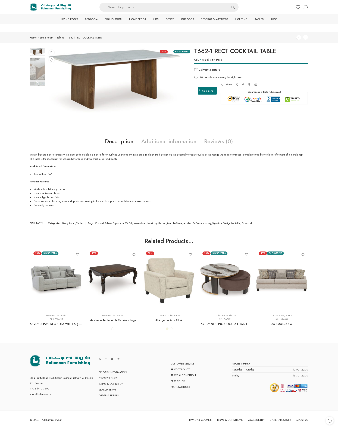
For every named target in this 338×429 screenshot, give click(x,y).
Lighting (241, 19)
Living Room (69, 19)
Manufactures (180, 387)
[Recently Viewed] (330, 421)
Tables (259, 19)
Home (33, 37)
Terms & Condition (111, 384)
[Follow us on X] (100, 359)
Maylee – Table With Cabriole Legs (112, 320)
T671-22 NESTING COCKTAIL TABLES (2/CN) (225, 324)
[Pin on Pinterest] (249, 84)
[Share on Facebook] (243, 84)
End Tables (96, 300)
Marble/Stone (174, 223)
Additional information (168, 141)
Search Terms (108, 389)
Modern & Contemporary (197, 223)
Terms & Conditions (230, 420)
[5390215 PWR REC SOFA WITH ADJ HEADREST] (56, 280)
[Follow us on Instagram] (118, 358)
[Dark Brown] (112, 328)
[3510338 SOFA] (281, 280)
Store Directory (280, 420)
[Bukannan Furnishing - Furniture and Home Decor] (50, 7)
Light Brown (160, 223)
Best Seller (178, 381)
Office (169, 19)
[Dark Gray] (171, 328)
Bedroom (91, 19)
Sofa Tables (96, 306)
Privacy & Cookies (200, 420)
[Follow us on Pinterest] (112, 358)
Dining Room (113, 19)
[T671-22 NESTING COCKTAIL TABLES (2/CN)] (225, 280)
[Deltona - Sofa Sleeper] (298, 37)
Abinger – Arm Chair (169, 320)
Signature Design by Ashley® (228, 223)
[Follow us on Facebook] (106, 358)
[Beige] (167, 328)
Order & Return (109, 395)
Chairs (162, 315)
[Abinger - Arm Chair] (169, 280)
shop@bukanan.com (41, 394)
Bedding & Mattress (214, 19)
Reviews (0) (218, 141)
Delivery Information (113, 372)
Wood (248, 223)
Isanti (150, 223)
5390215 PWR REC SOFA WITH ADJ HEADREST (56, 324)
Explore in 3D (120, 223)
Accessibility (256, 420)
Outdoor (187, 19)
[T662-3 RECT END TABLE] (305, 37)
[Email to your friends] (255, 84)
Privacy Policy (108, 378)
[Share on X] (237, 84)
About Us (302, 420)
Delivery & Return (209, 70)
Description (119, 141)
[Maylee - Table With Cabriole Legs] (112, 280)
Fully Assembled (137, 223)
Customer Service (182, 363)
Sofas (63, 315)
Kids (155, 19)
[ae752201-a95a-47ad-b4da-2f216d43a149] (114, 81)
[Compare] (51, 60)
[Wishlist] (51, 52)
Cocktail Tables (103, 223)
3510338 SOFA (281, 324)
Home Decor (137, 19)
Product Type (93, 290)
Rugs (274, 19)
